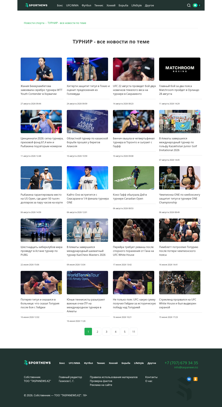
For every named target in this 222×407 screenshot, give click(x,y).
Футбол (86, 5)
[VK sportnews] (189, 379)
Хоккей (111, 5)
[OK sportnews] (195, 379)
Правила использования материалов (113, 377)
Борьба (123, 5)
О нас (148, 381)
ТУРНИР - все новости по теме (67, 23)
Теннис (98, 5)
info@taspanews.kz (186, 367)
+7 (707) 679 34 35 (181, 362)
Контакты (151, 377)
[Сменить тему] (197, 5)
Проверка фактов (101, 381)
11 (133, 332)
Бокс (60, 5)
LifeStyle (136, 5)
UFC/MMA (72, 5)
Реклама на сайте (101, 385)
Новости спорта (34, 23)
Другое (149, 5)
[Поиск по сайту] (189, 5)
